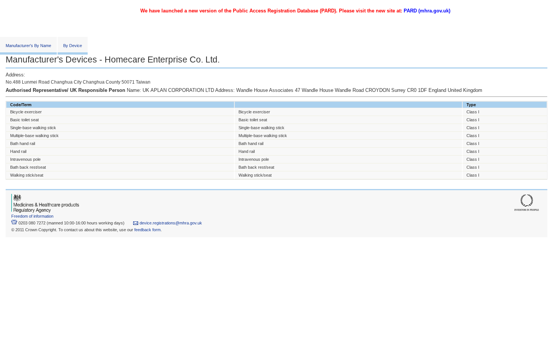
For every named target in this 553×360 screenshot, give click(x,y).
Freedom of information (32, 216)
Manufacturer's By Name (28, 45)
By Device (72, 45)
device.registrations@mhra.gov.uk (170, 223)
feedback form (147, 229)
